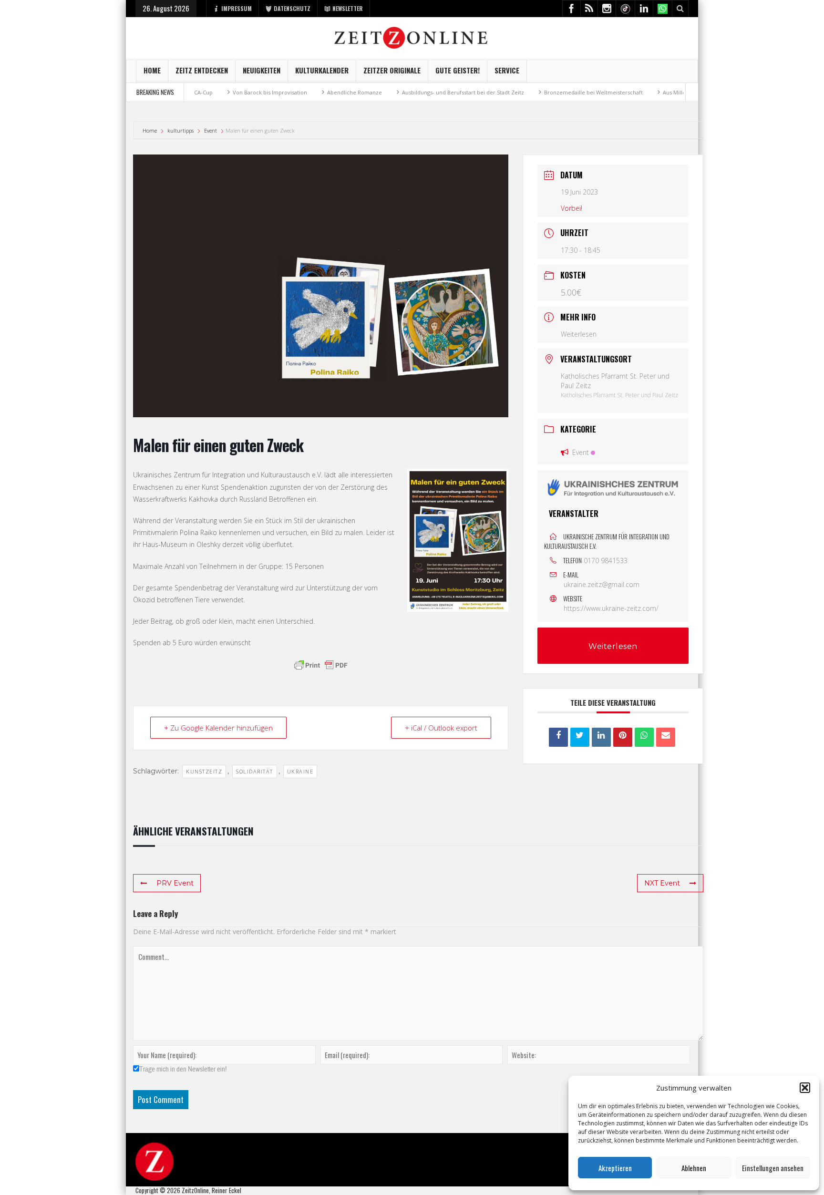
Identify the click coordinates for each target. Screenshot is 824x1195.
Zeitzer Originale (392, 70)
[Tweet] (579, 737)
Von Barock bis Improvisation (228, 92)
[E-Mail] (665, 737)
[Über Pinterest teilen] (622, 737)
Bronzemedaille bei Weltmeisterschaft (552, 92)
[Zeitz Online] (412, 36)
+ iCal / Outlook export (441, 727)
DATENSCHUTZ (292, 8)
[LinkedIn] (601, 737)
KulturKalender (322, 70)
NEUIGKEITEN (261, 70)
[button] (805, 1087)
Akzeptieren (615, 1168)
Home (152, 70)
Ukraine (300, 771)
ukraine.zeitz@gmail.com (601, 584)
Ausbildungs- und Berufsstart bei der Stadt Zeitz (421, 92)
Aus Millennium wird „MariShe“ (660, 92)
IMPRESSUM (236, 8)
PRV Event (175, 883)
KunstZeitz (204, 771)
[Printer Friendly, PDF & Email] (320, 665)
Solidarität (254, 771)
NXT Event (662, 883)
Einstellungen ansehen (772, 1168)
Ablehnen (693, 1168)
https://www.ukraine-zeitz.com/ (611, 608)
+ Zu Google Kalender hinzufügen (218, 727)
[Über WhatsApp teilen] (644, 737)
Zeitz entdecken (201, 70)
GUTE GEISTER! (457, 70)
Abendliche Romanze (313, 92)
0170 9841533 (606, 560)
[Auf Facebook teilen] (558, 737)
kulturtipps (180, 130)
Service (506, 70)
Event (210, 130)
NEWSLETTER (347, 8)
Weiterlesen (579, 334)
